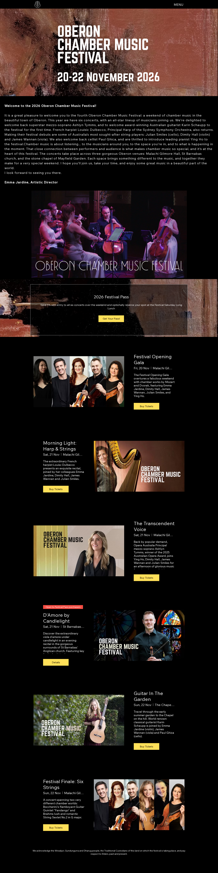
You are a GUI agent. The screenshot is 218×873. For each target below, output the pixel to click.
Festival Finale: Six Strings (63, 784)
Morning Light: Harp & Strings (59, 446)
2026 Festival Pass (111, 296)
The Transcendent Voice (154, 526)
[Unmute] (40, 274)
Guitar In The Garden (148, 696)
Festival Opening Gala (153, 359)
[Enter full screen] (183, 274)
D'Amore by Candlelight (56, 618)
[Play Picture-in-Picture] (178, 274)
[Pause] (35, 274)
